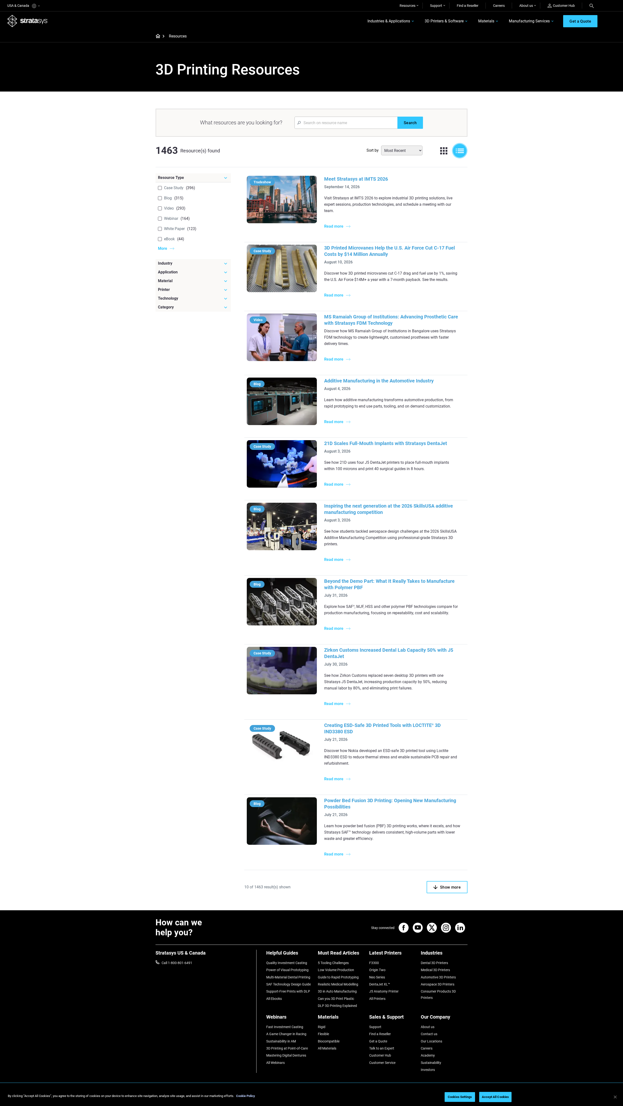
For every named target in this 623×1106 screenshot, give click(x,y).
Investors (428, 1070)
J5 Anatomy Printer (384, 991)
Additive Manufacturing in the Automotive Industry (379, 381)
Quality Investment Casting (286, 963)
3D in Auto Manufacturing (337, 991)
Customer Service (382, 1063)
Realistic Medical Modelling (338, 984)
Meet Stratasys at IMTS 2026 (356, 179)
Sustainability (431, 1063)
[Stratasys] (27, 21)
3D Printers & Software (444, 21)
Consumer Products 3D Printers (438, 994)
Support (436, 6)
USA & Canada (18, 6)
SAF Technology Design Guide (288, 984)
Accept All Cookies (495, 1097)
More (162, 248)
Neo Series (377, 977)
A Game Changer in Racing (286, 1034)
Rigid (321, 1027)
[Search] (591, 5)
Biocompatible (328, 1041)
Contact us (429, 1034)
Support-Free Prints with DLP (288, 991)
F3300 (374, 963)
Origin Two (377, 970)
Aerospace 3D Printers (437, 984)
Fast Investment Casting (284, 1027)
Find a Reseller (467, 6)
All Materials (327, 1048)
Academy (428, 1055)
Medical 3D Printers (435, 970)
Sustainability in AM (281, 1041)
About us (526, 6)
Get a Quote (378, 1041)
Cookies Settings (460, 1097)
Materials (486, 21)
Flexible (323, 1034)
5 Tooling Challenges (333, 963)
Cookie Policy (245, 1096)
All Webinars (275, 1063)
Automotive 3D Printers (438, 977)
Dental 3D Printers (434, 963)
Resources (407, 6)
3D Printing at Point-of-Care (287, 1048)
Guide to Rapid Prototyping (338, 977)
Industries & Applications (388, 21)
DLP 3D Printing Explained (337, 1006)
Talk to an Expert (381, 1048)
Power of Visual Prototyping (287, 970)
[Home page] (156, 36)
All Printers (377, 999)
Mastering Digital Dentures (286, 1055)
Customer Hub (564, 6)
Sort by (372, 150)
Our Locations (431, 1041)
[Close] (615, 1097)
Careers (499, 6)
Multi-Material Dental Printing (288, 977)
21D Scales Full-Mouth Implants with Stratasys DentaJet (385, 443)
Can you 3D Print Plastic (336, 999)
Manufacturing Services (529, 21)
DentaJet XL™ (379, 984)
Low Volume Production (336, 970)
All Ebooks (274, 999)
